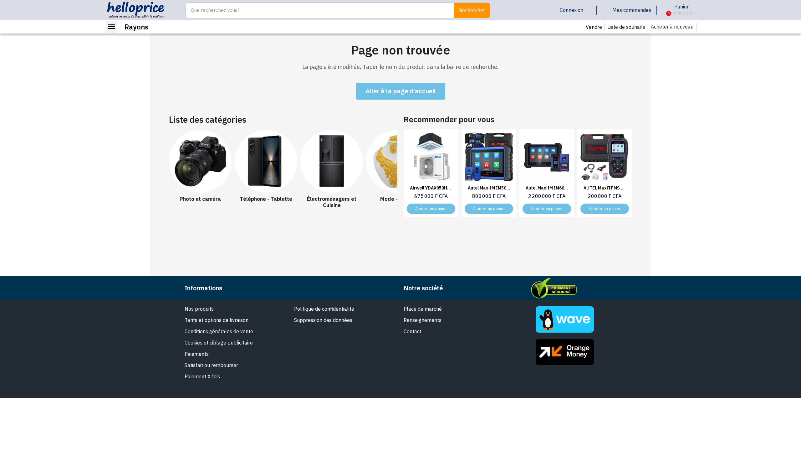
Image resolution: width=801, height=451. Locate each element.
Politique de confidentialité (324, 309)
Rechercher (472, 10)
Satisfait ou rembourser (211, 365)
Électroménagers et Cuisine (331, 202)
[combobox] (316, 10)
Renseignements (422, 320)
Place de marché (423, 309)
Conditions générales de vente (219, 331)
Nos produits (199, 309)
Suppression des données (323, 320)
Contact (412, 331)
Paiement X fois (202, 376)
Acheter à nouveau (672, 26)
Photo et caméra (200, 199)
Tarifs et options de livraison (216, 320)
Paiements (197, 354)
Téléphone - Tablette (266, 199)
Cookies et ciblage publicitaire (219, 343)
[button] (664, 10)
